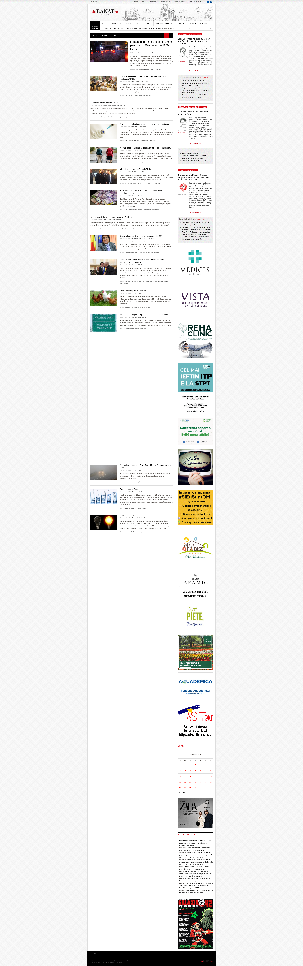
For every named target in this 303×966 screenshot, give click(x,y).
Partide (134, 171)
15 (195, 776)
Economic (180, 24)
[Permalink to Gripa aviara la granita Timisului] (103, 298)
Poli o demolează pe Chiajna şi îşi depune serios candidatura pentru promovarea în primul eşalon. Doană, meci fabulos (195, 874)
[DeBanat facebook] (208, 2)
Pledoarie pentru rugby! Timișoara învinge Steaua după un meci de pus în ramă (139, 28)
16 (200, 776)
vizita (158, 183)
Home (136, 1)
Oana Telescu (153, 53)
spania (137, 328)
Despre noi (153, 1)
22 (195, 782)
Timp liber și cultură (163, 24)
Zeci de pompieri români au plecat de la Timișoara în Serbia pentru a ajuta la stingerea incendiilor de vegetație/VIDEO (196, 885)
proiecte (156, 209)
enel (130, 532)
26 (180, 788)
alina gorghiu (128, 183)
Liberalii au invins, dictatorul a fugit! (104, 103)
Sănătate (192, 24)
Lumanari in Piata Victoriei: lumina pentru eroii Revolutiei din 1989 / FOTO (151, 45)
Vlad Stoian (143, 126)
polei (137, 482)
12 (180, 776)
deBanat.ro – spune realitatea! (105, 960)
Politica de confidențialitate (196, 1)
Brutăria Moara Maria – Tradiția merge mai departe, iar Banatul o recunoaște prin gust (193, 177)
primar (124, 117)
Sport (139, 24)
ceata (126, 482)
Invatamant (135, 81)
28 (190, 788)
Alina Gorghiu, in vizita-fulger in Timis (135, 169)
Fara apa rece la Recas (129, 489)
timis (151, 140)
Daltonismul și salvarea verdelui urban (194, 160)
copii (126, 95)
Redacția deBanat (165, 1)
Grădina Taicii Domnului (109, 105)
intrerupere (139, 508)
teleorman (139, 162)
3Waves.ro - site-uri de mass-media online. (110, 962)
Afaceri (134, 195)
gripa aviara (141, 307)
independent (133, 252)
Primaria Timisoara (153, 252)
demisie (113, 228)
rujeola (147, 140)
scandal (148, 183)
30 (200, 788)
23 (200, 782)
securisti (160, 281)
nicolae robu (116, 117)
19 (180, 782)
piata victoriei (145, 69)
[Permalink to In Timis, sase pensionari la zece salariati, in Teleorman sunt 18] (103, 155)
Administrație (116, 24)
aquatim (133, 508)
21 (190, 782)
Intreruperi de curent (128, 515)
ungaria (148, 307)
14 (190, 776)
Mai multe (204, 24)
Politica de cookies (179, 1)
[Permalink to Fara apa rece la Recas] (103, 496)
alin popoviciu (103, 228)
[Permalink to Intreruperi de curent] (103, 522)
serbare (142, 95)
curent (127, 532)
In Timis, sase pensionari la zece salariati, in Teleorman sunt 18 (146, 148)
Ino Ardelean (117, 219)
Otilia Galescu (150, 238)
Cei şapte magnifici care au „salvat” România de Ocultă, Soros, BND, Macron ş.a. (194, 41)
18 (211, 776)
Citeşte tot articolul (195, 71)
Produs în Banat (184, 170)
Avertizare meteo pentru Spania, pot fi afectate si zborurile (144, 315)
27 (185, 788)
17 (205, 776)
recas (144, 508)
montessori (136, 95)
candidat (97, 117)
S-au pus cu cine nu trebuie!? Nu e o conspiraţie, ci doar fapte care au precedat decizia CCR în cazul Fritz (195, 83)
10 (205, 770)
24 (205, 782)
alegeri (97, 228)
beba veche (128, 307)
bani (131, 209)
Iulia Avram (141, 150)
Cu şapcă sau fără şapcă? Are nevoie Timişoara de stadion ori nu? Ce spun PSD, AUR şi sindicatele (196, 90)
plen (143, 281)
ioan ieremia (137, 281)
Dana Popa (144, 491)
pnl (121, 117)
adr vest (127, 209)
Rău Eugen (183, 841)
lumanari (138, 69)
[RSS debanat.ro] (211, 2)
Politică (129, 24)
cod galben (132, 482)
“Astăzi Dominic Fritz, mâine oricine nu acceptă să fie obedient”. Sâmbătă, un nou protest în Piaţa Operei (195, 843)
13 (185, 776)
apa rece (127, 508)
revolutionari (148, 281)
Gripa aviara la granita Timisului (133, 291)
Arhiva (144, 1)
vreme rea (143, 328)
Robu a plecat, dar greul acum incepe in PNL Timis (111, 217)
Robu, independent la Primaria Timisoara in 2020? (141, 236)
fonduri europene (138, 209)
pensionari (128, 162)
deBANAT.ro (151, 12)
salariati (133, 162)
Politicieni (135, 238)
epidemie (130, 140)
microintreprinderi (149, 209)
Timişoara (157, 69)
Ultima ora (141, 238)
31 (205, 788)
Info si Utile (135, 491)
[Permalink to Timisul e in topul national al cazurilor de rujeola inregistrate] (103, 131)
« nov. (179, 792)
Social (144, 53)
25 (211, 782)
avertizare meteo (130, 328)
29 (195, 788)
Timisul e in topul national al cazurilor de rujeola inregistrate (144, 124)
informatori (131, 281)
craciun (130, 95)
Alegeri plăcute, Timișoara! (190, 153)
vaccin (155, 140)
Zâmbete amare (107, 219)
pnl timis (142, 183)
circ (126, 281)
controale (135, 307)
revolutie (151, 69)
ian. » (184, 792)
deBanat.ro (181, 195)
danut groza (104, 117)
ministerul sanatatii (139, 140)
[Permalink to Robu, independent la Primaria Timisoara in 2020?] (103, 243)
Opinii (149, 24)
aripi (109, 228)
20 (185, 782)
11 (211, 770)
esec (117, 228)
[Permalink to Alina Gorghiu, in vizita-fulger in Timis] (103, 176)
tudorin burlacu (124, 283)
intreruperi (135, 532)
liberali (110, 117)
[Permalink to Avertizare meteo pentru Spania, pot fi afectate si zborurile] (103, 323)
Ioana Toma (144, 81)
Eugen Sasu (121, 105)
